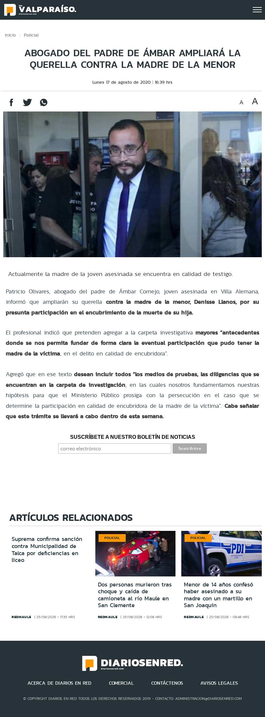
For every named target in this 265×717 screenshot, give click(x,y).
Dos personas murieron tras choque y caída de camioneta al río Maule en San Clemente (135, 595)
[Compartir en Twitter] (27, 105)
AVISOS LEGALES (219, 683)
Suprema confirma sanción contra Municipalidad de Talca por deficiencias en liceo (47, 549)
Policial (31, 35)
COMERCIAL (121, 683)
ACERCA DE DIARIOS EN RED (59, 683)
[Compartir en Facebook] (11, 105)
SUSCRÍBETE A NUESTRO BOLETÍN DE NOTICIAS (132, 437)
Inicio (10, 35)
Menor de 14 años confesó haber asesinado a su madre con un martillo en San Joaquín (218, 595)
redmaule (21, 616)
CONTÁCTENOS (167, 683)
